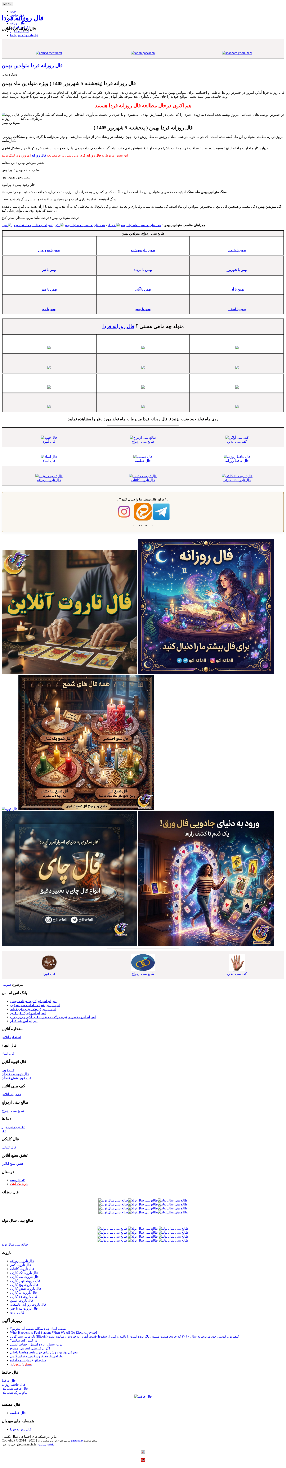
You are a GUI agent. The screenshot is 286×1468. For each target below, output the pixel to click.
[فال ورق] (206, 945)
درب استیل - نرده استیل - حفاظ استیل (36, 1344)
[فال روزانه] (206, 673)
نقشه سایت (46, 1444)
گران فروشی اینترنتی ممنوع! (30, 1348)
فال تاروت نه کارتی (23, 1292)
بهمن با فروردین (49, 250)
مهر (5, 225)
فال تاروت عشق (21, 1300)
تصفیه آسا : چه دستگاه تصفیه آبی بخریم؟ (38, 1328)
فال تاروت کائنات (143, 480)
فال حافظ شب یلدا (15, 1388)
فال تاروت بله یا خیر (24, 1308)
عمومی (7, 984)
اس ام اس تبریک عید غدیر (28, 1013)
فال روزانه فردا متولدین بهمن (32, 65)
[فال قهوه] (10, 809)
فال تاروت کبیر (20, 1265)
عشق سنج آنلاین (13, 1163)
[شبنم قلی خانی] (237, 53)
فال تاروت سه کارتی (24, 1276)
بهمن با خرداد (237, 250)
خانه (13, 11)
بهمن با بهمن (142, 309)
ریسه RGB (17, 1180)
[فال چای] (69, 945)
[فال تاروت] (69, 673)
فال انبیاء (49, 460)
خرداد (112, 225)
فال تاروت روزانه (49, 480)
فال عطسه (143, 460)
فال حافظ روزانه (237, 460)
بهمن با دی (49, 309)
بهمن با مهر (49, 289)
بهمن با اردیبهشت (143, 250)
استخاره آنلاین (19, 31)
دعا (4, 1131)
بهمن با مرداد (143, 270)
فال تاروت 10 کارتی (237, 480)
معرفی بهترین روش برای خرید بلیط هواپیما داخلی (44, 1352)
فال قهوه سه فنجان (15, 1074)
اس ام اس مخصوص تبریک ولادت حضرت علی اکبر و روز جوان (53, 1017)
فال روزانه (17, 23)
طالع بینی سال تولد (15, 1244)
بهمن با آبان (143, 289)
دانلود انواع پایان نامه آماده (28, 1360)
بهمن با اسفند (237, 309)
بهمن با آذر (237, 289)
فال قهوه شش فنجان (16, 1078)
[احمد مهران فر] (49, 53)
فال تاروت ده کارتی (23, 1296)
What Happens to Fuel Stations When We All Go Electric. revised (53, 1332)
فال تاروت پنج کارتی (24, 1284)
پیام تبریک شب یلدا (14, 1392)
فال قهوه (49, 441)
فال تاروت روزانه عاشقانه (28, 1304)
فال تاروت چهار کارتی (25, 1280)
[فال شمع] (86, 809)
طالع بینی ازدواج (143, 441)
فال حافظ (9, 1380)
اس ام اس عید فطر (23, 1021)
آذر (57, 225)
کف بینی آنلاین (237, 441)
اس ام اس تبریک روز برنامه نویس (33, 1001)
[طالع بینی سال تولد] (143, 1234)
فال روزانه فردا (23, 18)
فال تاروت (17, 1312)
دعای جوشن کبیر (13, 1127)
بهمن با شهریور (237, 270)
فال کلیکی (9, 1147)
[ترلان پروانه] (143, 53)
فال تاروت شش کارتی (25, 1288)
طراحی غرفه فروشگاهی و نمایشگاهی (36, 1356)
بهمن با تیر (49, 270)
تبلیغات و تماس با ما (24, 35)
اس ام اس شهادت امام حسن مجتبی (35, 1005)
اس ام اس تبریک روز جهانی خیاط (33, 1009)
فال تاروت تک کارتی (24, 1273)
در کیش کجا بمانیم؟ (23, 1340)
